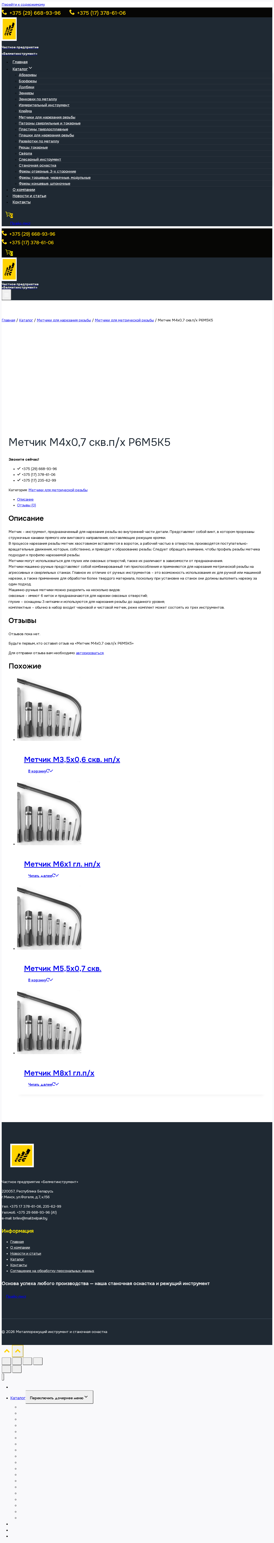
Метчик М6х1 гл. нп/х (62, 864)
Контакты (22, 202)
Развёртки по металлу (39, 141)
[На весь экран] (17, 1361)
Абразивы (28, 75)
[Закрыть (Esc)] (38, 1361)
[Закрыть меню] (3, 1376)
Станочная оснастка (37, 165)
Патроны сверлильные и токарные (49, 123)
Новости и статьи (29, 196)
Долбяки (26, 87)
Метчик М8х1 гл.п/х (59, 1073)
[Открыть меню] (6, 294)
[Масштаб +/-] (6, 1361)
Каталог (17, 1259)
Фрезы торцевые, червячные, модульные (55, 177)
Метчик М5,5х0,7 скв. (62, 968)
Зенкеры (26, 93)
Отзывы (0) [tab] (26, 505)
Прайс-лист (20, 223)
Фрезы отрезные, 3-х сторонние (47, 171)
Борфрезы (28, 81)
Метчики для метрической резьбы (58, 490)
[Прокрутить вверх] (7, 1351)
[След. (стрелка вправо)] (17, 1369)
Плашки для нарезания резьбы (46, 135)
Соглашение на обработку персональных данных (52, 1271)
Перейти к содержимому (23, 4)
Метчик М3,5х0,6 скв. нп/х (72, 759)
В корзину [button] (37, 771)
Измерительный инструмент (44, 105)
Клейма (25, 111)
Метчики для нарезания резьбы (47, 117)
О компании (24, 189)
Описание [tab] (25, 499)
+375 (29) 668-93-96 (34, 13)
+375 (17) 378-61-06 (101, 13)
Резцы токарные (33, 147)
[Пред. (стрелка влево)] (6, 1369)
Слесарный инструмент (40, 159)
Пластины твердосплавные (43, 129)
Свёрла (25, 153)
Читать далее (40, 876)
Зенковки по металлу (38, 99)
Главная (20, 62)
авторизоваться (90, 653)
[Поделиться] (27, 1361)
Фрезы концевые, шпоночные (44, 183)
